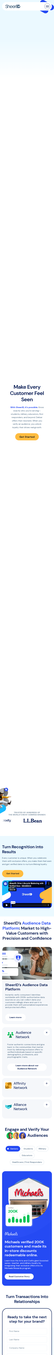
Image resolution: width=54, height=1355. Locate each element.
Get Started (27, 437)
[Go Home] (12, 6)
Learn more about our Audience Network (27, 1067)
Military (42, 1148)
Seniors (14, 1148)
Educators (27, 1155)
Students (28, 1148)
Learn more (15, 1017)
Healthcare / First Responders (27, 1162)
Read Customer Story (19, 1276)
